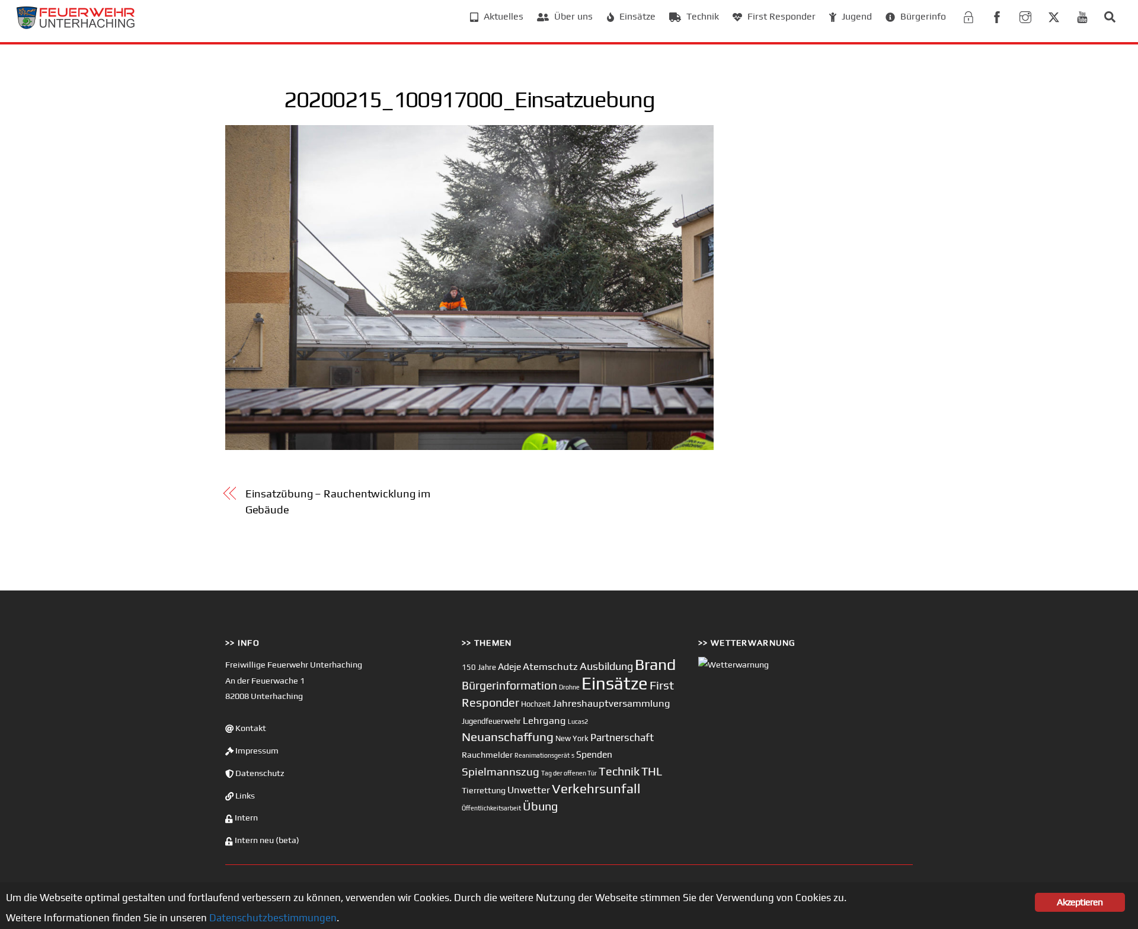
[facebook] (997, 15)
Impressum (256, 750)
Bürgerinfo (922, 16)
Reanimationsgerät (542, 755)
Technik (701, 16)
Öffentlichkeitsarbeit (491, 808)
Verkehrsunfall (596, 788)
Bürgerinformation (509, 685)
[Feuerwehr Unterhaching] (76, 26)
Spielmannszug (500, 771)
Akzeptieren (1079, 902)
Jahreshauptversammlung (611, 703)
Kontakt (250, 728)
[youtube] (1082, 15)
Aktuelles (502, 16)
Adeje (509, 666)
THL (651, 771)
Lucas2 (578, 721)
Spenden (594, 754)
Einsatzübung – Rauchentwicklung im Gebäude (337, 501)
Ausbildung (606, 666)
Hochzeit (536, 704)
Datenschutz (259, 773)
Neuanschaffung (508, 736)
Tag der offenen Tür (569, 773)
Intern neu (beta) (266, 840)
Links (244, 795)
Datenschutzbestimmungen (273, 918)
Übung (540, 806)
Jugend (855, 16)
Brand (655, 664)
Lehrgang (544, 720)
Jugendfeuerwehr (491, 721)
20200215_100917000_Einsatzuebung (469, 99)
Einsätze (636, 16)
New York (572, 738)
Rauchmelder (487, 754)
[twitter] (1054, 15)
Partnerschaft (622, 737)
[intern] (968, 15)
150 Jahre (479, 667)
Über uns (572, 16)
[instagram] (1025, 15)
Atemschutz (550, 666)
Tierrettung (484, 790)
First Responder (780, 16)
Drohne (569, 687)
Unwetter (528, 790)
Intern (245, 817)
